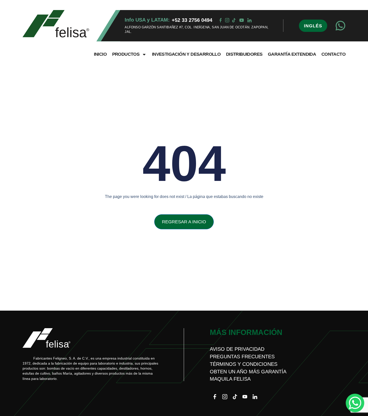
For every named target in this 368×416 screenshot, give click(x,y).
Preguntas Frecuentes (242, 356)
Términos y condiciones (243, 364)
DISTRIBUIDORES (244, 54)
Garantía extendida (292, 54)
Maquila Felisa (230, 379)
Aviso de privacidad (237, 349)
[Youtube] (245, 397)
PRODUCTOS (126, 54)
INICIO (100, 54)
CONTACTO (333, 54)
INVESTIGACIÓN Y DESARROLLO (186, 54)
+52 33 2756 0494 (192, 20)
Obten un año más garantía (248, 371)
